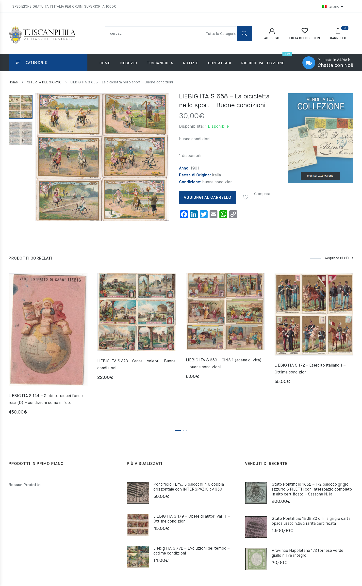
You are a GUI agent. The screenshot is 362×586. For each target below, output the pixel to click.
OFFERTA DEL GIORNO (44, 82)
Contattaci (219, 63)
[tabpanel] (48, 346)
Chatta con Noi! (335, 65)
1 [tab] (178, 430)
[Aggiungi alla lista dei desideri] (245, 195)
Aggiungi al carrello (207, 198)
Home (104, 63)
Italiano (333, 6)
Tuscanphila (160, 63)
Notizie (190, 63)
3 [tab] (186, 430)
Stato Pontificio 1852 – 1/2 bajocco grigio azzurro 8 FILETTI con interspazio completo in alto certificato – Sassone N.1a (312, 489)
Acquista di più (337, 258)
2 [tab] (183, 430)
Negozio (128, 63)
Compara (262, 194)
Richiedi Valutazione (262, 63)
